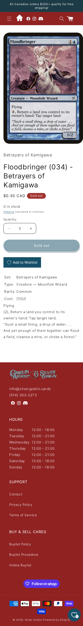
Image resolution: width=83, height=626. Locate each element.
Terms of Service (23, 515)
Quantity (9, 219)
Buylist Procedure (23, 554)
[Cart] (72, 19)
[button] (9, 19)
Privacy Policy (20, 505)
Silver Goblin (33, 619)
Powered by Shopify (56, 619)
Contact (15, 494)
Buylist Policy (20, 544)
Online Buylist (20, 565)
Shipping (8, 211)
